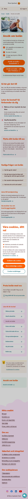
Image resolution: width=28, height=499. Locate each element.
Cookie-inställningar (14, 271)
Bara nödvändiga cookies (14, 266)
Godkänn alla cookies (14, 261)
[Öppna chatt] (24, 495)
